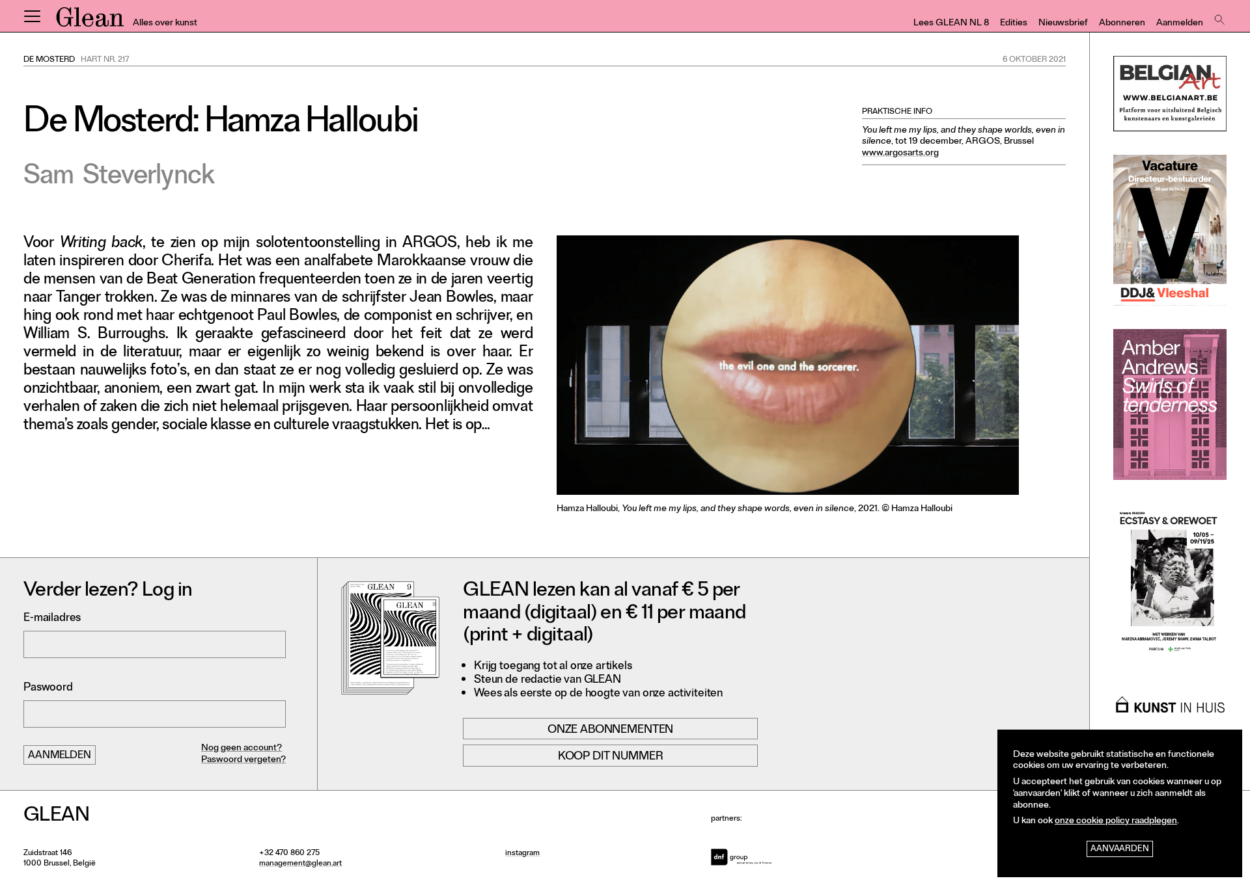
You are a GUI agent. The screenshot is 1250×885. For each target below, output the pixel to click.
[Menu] (32, 16)
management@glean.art (300, 864)
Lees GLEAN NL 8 (951, 23)
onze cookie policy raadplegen (1116, 821)
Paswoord (48, 688)
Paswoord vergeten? (243, 760)
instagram (522, 853)
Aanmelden (1179, 23)
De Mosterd (49, 60)
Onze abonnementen (610, 730)
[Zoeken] (1218, 16)
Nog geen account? (241, 748)
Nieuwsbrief (1063, 23)
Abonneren (1122, 23)
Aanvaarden (1119, 849)
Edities (1013, 23)
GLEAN (90, 21)
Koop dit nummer (610, 757)
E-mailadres (52, 619)
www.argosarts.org (900, 153)
